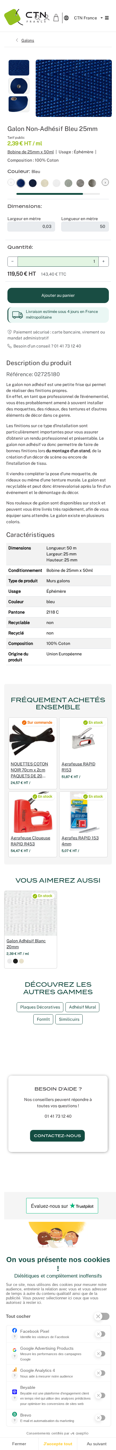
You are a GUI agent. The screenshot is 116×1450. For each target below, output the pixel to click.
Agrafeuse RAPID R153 (78, 767)
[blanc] (9, 961)
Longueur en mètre (79, 218)
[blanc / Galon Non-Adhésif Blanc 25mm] (56, 182)
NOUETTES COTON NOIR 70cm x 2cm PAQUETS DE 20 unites (29, 770)
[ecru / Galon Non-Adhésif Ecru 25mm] (44, 182)
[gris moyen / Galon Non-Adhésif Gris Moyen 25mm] (80, 182)
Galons (27, 40)
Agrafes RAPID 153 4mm (80, 841)
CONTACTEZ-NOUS (57, 1136)
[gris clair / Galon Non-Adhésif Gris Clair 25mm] (68, 182)
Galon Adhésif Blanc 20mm (26, 943)
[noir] (15, 961)
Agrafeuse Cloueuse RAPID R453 (30, 841)
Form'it (43, 1019)
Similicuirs (69, 1019)
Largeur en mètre (24, 218)
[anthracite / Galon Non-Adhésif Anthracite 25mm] (92, 182)
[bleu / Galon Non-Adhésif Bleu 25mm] (20, 182)
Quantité (19, 247)
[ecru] (21, 961)
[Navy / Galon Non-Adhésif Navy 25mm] (32, 182)
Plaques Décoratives (40, 1007)
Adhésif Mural (82, 1007)
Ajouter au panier (58, 295)
